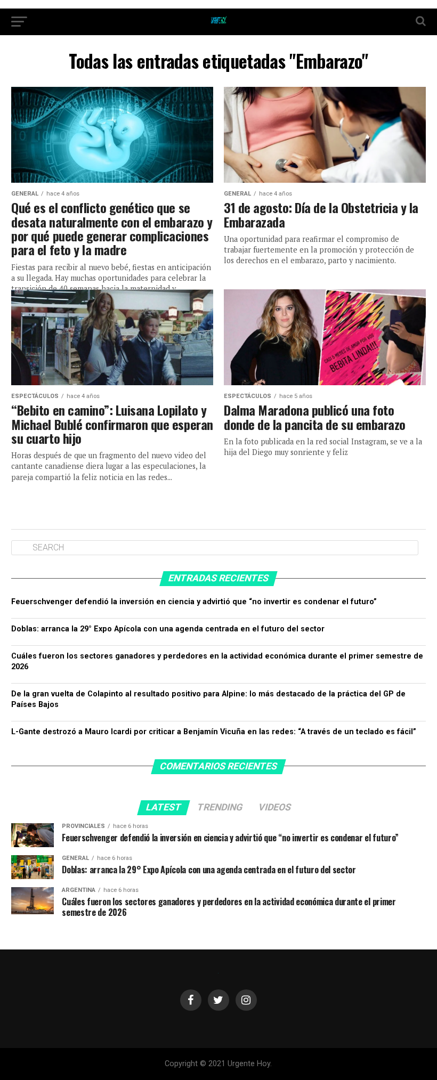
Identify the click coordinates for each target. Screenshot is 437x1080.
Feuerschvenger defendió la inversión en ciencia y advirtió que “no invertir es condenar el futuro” (194, 601)
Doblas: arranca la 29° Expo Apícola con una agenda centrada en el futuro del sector (168, 629)
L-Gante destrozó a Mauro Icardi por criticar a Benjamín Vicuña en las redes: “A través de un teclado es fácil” (213, 731)
